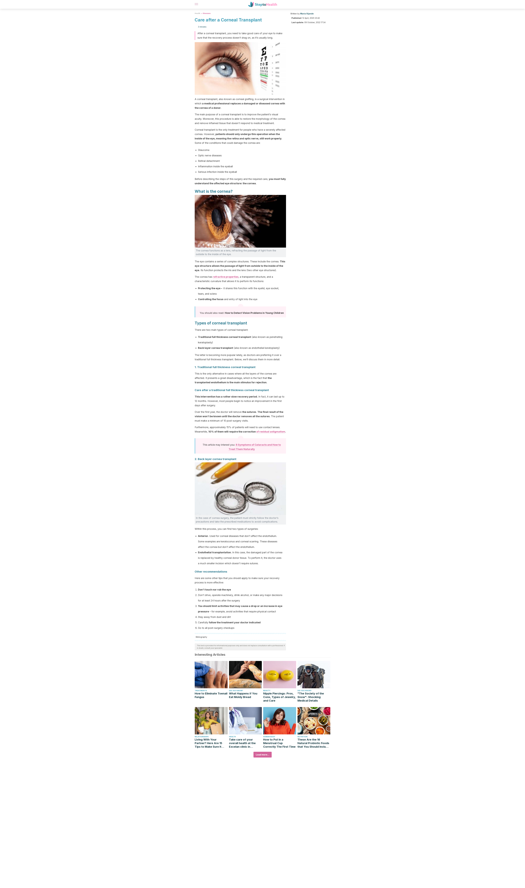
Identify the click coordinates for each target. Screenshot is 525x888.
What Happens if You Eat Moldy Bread (243, 695)
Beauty (266, 691)
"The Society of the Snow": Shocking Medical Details (311, 697)
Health (197, 13)
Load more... (262, 754)
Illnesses (207, 13)
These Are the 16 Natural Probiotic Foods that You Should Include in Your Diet (313, 743)
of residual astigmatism (270, 431)
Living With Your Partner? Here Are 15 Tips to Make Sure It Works (208, 743)
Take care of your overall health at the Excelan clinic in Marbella (242, 743)
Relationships (201, 737)
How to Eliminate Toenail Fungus (211, 695)
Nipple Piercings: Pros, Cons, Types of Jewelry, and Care (279, 697)
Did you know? (236, 691)
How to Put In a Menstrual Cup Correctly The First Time (279, 743)
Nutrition (302, 737)
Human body (269, 737)
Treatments (201, 691)
